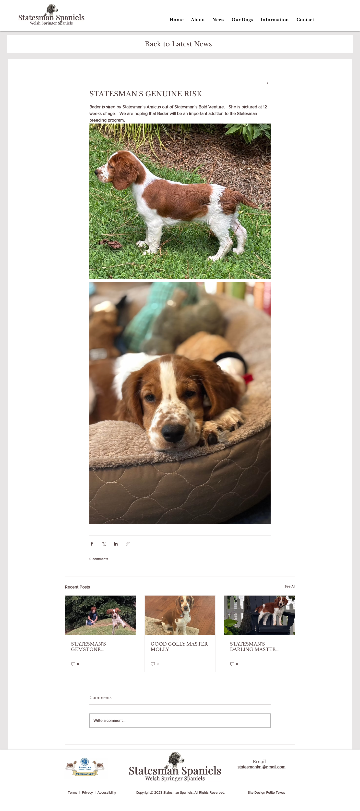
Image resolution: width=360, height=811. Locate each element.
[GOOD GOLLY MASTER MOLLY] (180, 615)
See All (290, 586)
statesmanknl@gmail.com (262, 766)
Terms (72, 792)
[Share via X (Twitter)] (103, 543)
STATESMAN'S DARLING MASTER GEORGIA (253, 646)
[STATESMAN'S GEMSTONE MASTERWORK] (100, 615)
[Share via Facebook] (91, 543)
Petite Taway (275, 792)
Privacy (88, 792)
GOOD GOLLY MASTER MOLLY (179, 646)
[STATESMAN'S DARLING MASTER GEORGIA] (259, 615)
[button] (242, 19)
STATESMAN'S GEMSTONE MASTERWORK (89, 646)
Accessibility (106, 792)
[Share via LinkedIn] (115, 543)
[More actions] (268, 82)
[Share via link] (127, 543)
